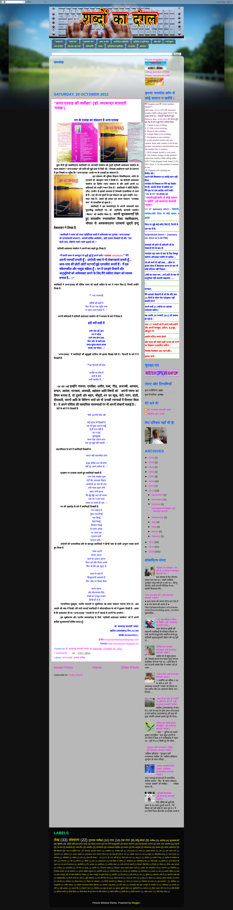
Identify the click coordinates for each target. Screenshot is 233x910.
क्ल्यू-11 (138, 857)
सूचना (59, 843)
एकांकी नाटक (134, 854)
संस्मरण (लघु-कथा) (109, 885)
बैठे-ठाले (123, 874)
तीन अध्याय (90, 864)
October (156, 504)
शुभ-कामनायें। (162, 881)
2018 (152, 467)
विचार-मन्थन (79, 881)
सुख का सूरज (107, 888)
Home (97, 667)
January (156, 536)
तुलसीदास (101, 864)
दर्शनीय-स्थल (112, 864)
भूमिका (147, 874)
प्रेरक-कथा (82, 844)
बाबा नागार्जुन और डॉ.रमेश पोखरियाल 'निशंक (71, 874)
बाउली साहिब (168, 871)
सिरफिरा (97, 888)
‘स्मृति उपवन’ (148, 891)
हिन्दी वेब (125, 891)
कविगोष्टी (66, 857)
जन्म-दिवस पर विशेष (116, 861)
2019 (152, 462)
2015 (152, 476)
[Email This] (79, 653)
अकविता (108, 851)
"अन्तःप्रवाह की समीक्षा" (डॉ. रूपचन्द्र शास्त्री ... (163, 510)
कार (81, 857)
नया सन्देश (58, 46)
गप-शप (59, 847)
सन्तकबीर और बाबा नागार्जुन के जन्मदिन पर (144, 885)
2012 (152, 490)
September (158, 517)
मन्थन (126, 847)
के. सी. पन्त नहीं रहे (111, 857)
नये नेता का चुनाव (82, 868)
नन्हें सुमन (169, 41)
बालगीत (114, 874)
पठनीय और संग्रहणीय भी (149, 868)
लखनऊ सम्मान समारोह (164, 878)
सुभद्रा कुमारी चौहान (122, 888)
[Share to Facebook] (86, 653)
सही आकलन (64, 888)
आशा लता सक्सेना (163, 844)
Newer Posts (63, 667)
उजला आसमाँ (77, 854)
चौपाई (86, 861)
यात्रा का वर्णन (131, 878)
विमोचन (120, 881)
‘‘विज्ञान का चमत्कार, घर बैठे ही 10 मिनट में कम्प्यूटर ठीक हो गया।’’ (167, 570)
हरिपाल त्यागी (61, 891)
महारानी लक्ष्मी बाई (173, 874)
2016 (152, 471)
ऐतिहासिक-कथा (160, 854)
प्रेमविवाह (134, 871)
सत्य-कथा (122, 885)
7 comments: (61, 653)
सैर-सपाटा (58, 850)
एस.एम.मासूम (147, 854)
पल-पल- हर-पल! (74, 46)
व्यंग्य (128, 881)
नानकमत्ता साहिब (113, 847)
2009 (152, 551)
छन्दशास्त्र (102, 861)
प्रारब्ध (125, 871)
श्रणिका (173, 881)
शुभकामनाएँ (174, 840)
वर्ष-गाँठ (59, 881)
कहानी (176, 844)
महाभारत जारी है (158, 874)
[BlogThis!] (81, 653)
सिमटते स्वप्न (86, 888)
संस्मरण (74, 840)
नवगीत (94, 868)
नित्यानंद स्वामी (105, 868)
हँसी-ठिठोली (175, 888)
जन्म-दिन (79, 847)
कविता (74, 857)
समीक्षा (152, 840)
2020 (152, 457)
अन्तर (140, 851)
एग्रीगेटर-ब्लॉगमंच (121, 41)
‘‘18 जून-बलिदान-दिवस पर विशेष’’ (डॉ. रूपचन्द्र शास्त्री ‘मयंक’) (166, 622)
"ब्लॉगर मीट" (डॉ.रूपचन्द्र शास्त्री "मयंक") (167, 675)
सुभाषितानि (136, 888)
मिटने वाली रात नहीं (75, 878)
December (157, 494)
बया (159, 871)
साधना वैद (75, 888)
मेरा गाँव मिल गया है (104, 878)
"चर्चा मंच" (72, 41)
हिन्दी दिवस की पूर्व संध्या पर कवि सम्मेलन (93, 891)
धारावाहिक (69, 868)
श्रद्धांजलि (57, 885)
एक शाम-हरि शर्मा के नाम (117, 854)
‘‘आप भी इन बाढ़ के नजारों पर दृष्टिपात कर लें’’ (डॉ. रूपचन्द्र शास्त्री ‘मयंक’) (167, 701)
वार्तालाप (68, 881)
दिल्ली (154, 864)
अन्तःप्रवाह (67, 657)
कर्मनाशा (56, 857)
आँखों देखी (71, 844)
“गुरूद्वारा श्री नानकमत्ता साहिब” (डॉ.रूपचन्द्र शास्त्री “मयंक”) (159, 749)
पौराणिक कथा (114, 871)
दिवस (161, 864)
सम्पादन (143, 46)
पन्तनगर (164, 868)
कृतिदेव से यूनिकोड (141, 41)
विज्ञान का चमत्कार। (94, 881)
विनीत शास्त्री (109, 881)
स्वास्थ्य (145, 888)
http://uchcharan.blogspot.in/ (123, 643)
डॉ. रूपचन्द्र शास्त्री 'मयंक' (159, 409)
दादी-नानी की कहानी (127, 864)
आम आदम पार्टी (171, 851)
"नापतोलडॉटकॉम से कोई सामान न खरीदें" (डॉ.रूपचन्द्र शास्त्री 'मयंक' (161, 201)
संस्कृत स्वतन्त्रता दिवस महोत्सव (88, 885)
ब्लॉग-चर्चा (132, 874)
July (154, 522)
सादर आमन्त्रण (170, 847)
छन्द (93, 861)
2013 (152, 486)
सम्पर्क (174, 885)
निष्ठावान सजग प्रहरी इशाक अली (125, 868)
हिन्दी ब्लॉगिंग (114, 891)
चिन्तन (78, 861)
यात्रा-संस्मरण (128, 844)
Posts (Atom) (76, 675)
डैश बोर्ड (157, 41)
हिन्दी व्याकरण (135, 891)
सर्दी (55, 888)
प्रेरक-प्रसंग (96, 844)
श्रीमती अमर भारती (156, 414)
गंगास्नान (63, 861)
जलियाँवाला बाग (142, 861)
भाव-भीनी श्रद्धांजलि (112, 844)
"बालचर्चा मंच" (88, 41)
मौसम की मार (118, 878)
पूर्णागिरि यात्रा (102, 871)
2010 (152, 547)
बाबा (178, 871)
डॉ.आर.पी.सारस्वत (67, 864)
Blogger (136, 903)
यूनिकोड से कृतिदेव (115, 46)
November (157, 499)
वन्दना (177, 878)
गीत (71, 861)
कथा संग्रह (172, 854)
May (154, 526)
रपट (112, 840)
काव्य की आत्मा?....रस (94, 857)
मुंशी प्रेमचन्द (89, 878)
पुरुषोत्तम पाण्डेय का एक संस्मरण (64, 871)
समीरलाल (165, 885)
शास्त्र (135, 881)
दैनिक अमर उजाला (173, 864)
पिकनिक (173, 868)
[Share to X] (84, 653)
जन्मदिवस (129, 861)
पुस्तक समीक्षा (79, 657)
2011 (151, 542)
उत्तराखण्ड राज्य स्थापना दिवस (95, 854)
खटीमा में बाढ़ (157, 857)
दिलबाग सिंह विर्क (143, 864)
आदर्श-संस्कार (150, 851)
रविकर (150, 878)
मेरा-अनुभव (136, 847)
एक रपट (125, 840)
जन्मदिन (89, 847)
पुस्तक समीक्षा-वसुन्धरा (86, 871)
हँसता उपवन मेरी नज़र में (160, 888)
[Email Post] (73, 653)
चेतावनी (175, 209)
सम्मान (157, 847)
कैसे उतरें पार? (127, 857)
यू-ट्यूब (142, 878)
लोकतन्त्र (148, 847)
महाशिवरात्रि (61, 878)
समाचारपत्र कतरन (145, 844)
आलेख (162, 840)
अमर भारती (104, 41)
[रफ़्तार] (165, 72)
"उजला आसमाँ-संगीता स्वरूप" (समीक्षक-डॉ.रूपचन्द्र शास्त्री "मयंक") (165, 770)
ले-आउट (131, 46)
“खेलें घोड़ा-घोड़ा (161, 891)
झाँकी (163, 861)
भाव (140, 874)
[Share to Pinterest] (89, 653)
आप (160, 851)
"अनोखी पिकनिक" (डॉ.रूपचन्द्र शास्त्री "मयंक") (165, 796)
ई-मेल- (119, 639)
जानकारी (99, 847)
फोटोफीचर (144, 871)
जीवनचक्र (154, 861)
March (155, 531)
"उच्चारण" (58, 41)
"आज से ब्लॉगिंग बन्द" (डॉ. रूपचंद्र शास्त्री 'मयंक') (83, 851)
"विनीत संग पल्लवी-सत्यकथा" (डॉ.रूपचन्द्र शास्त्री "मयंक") (166, 649)
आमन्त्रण (57, 854)
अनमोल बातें (119, 851)
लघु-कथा (140, 840)
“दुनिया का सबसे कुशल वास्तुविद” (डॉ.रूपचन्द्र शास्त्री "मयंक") (166, 726)
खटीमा (147, 857)
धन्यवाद (59, 868)
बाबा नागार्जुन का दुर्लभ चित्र (99, 874)
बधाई (153, 871)
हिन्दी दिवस (72, 891)
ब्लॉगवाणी (89, 46)
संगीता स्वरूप (68, 885)
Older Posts (130, 667)
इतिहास (66, 854)
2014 (152, 481)
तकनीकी (80, 864)
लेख (56, 840)
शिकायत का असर (148, 881)
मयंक (100, 46)
